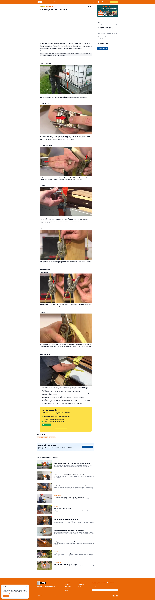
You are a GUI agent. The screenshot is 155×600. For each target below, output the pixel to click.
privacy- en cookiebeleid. (12, 593)
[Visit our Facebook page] (113, 596)
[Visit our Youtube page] (117, 596)
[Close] (26, 586)
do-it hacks (52, 437)
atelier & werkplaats (42, 437)
